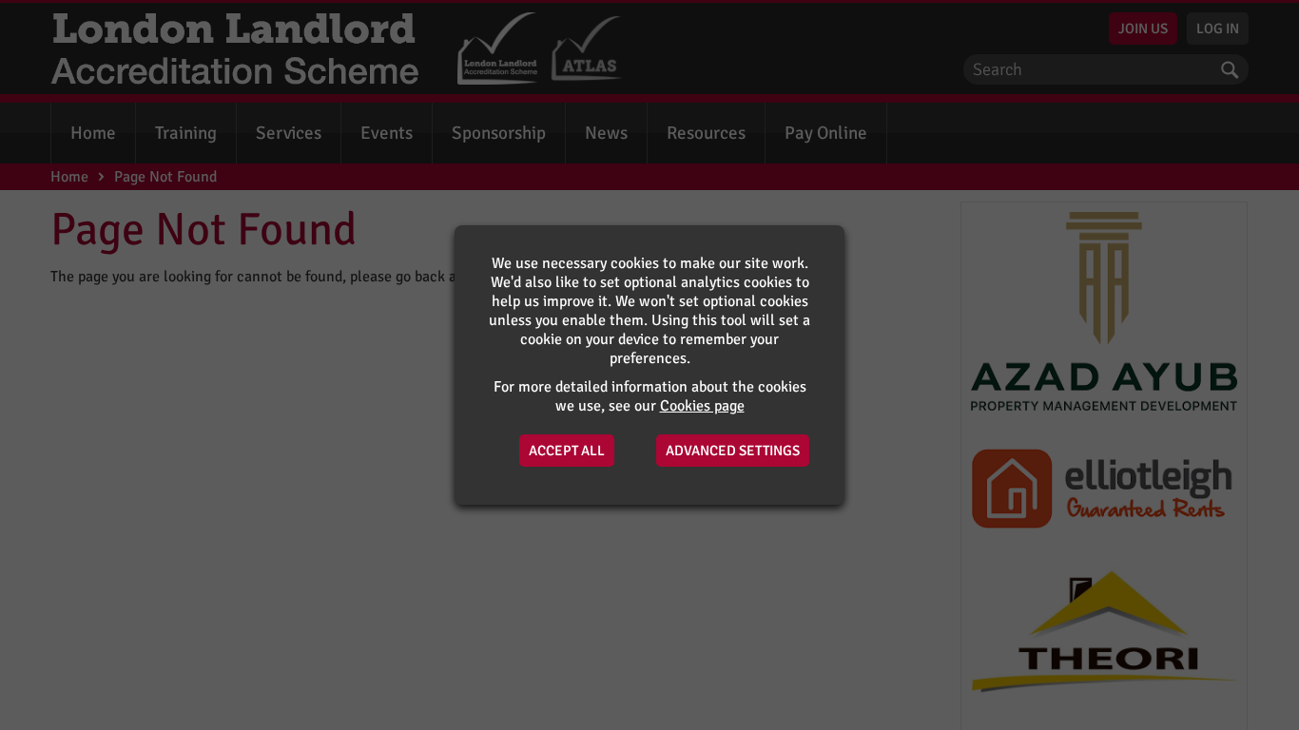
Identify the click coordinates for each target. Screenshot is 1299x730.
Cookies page (702, 405)
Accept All (567, 450)
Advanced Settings (733, 450)
